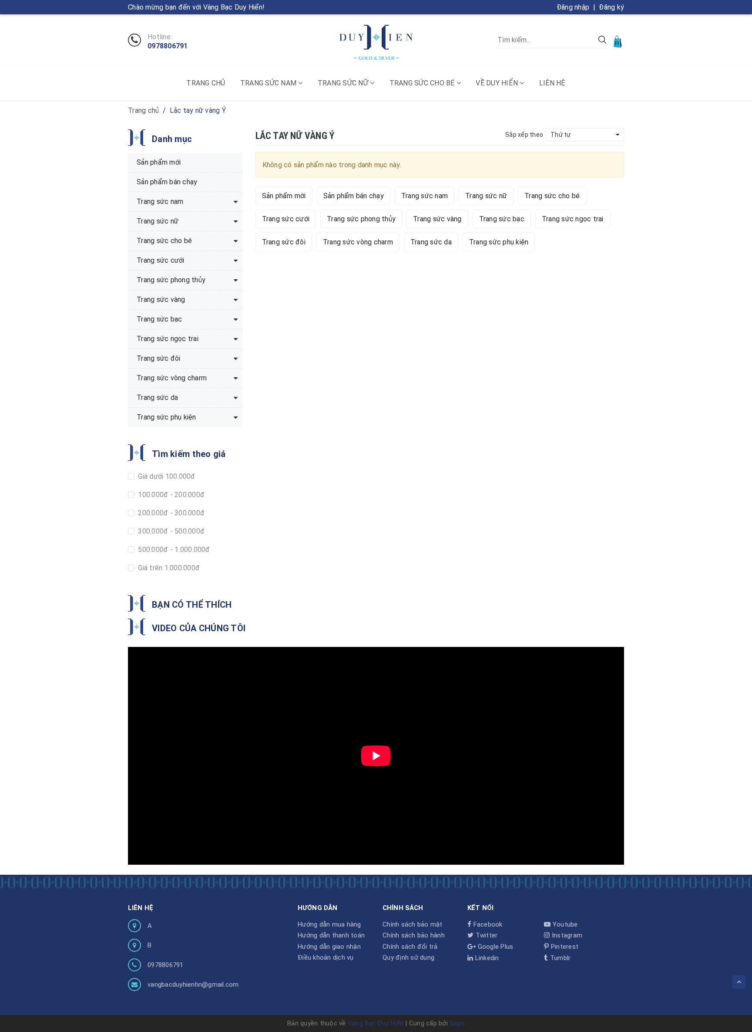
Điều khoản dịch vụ (326, 957)
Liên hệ (552, 83)
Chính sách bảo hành (414, 935)
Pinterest (563, 947)
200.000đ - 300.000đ (170, 513)
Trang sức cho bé (423, 83)
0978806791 (168, 46)
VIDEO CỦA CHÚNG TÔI (198, 628)
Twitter (485, 935)
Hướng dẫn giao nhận (329, 947)
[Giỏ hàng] (618, 41)
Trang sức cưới (286, 219)
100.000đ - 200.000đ (170, 495)
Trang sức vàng (437, 219)
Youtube (564, 924)
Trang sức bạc (501, 219)
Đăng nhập (573, 7)
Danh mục (172, 139)
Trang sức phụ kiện (499, 242)
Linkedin (486, 958)
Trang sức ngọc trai (573, 219)
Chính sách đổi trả (410, 947)
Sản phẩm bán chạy (353, 196)
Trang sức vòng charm (358, 242)
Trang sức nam (269, 83)
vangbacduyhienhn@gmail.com (193, 984)
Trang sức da (431, 242)
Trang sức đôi (284, 242)
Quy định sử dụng (408, 957)
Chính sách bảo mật (413, 924)
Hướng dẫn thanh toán (331, 935)
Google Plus (494, 947)
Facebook (486, 924)
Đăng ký (611, 7)
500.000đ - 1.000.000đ (173, 549)
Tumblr (559, 958)
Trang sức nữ (344, 83)
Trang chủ (205, 83)
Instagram (566, 935)
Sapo (457, 1023)
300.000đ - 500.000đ (170, 531)
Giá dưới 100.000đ (165, 476)
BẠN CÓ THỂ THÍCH (192, 604)
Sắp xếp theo (524, 134)
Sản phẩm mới (284, 196)
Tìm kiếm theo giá (189, 454)
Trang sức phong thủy (361, 219)
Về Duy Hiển (498, 83)
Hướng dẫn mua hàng (329, 924)
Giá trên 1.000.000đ (168, 568)
